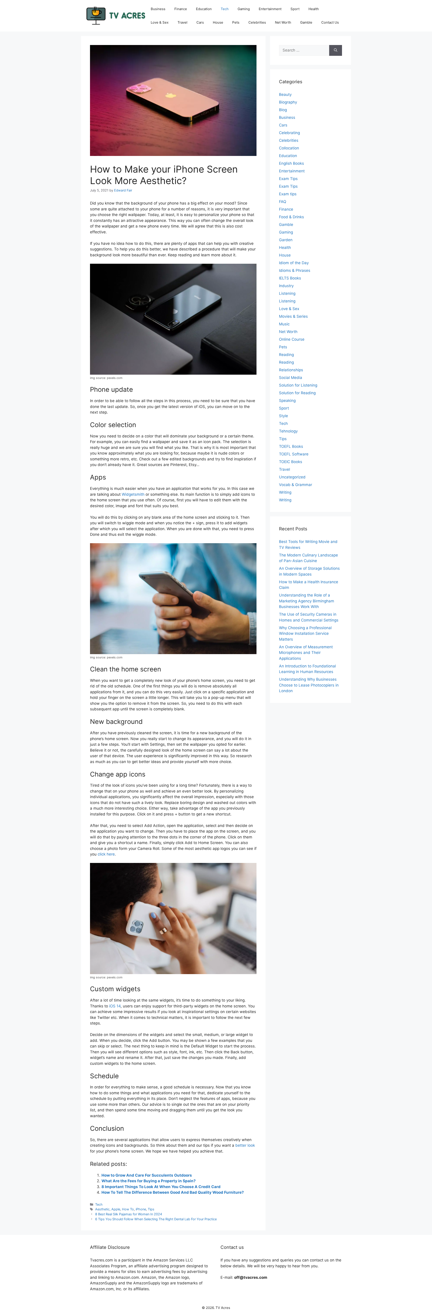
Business (158, 9)
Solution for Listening (298, 385)
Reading (286, 354)
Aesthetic (102, 1209)
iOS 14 (115, 1006)
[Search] (335, 50)
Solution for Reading (297, 393)
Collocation (289, 148)
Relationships (291, 370)
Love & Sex (160, 22)
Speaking (287, 400)
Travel (182, 22)
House (218, 22)
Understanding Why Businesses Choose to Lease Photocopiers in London (309, 685)
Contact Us (330, 22)
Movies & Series (293, 316)
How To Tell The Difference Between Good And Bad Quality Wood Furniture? (172, 1192)
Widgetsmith (133, 494)
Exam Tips (288, 178)
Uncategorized (292, 477)
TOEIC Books (290, 461)
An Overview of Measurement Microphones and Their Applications (306, 653)
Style (283, 416)
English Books (291, 163)
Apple (115, 1209)
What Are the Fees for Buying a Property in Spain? (148, 1181)
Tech (225, 9)
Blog (283, 110)
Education (204, 9)
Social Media (290, 377)
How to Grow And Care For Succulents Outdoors (146, 1175)
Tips (151, 1209)
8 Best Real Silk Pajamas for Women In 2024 (128, 1214)
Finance (180, 9)
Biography (288, 102)
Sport (294, 9)
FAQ (282, 201)
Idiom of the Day (294, 263)
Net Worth (283, 22)
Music (284, 324)
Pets (235, 22)
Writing (285, 492)
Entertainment (270, 9)
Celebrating (289, 133)
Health (313, 9)
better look (245, 1145)
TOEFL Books (291, 446)
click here (106, 854)
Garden (285, 240)
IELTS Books (290, 278)
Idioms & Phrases (294, 270)
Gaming (244, 9)
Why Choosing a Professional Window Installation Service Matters (305, 634)
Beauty (285, 94)
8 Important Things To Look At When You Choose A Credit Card (160, 1186)
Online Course (291, 339)
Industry (286, 286)
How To (128, 1209)
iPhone (141, 1209)
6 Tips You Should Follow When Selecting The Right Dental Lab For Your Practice (156, 1219)
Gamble (306, 22)
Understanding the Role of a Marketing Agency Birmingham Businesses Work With (306, 601)
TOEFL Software (293, 454)
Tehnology (288, 431)
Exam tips (288, 194)
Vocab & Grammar (295, 484)
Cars (200, 22)
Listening (287, 293)
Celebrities (257, 22)
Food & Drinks (291, 217)
